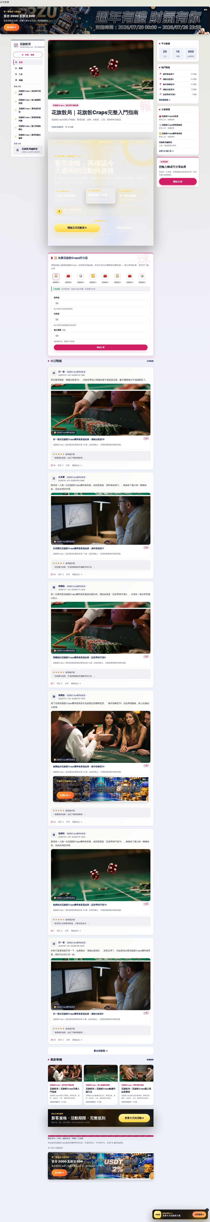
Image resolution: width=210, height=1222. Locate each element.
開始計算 (101, 347)
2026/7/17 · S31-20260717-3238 (71, 589)
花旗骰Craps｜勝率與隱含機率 (28, 136)
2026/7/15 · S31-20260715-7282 (71, 375)
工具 (19, 74)
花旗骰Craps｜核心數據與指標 (28, 101)
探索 (19, 68)
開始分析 (178, 181)
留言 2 (61, 574)
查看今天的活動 (134, 1118)
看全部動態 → (101, 1050)
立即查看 (199, 1214)
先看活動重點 (124, 227)
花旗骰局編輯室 (57, 127)
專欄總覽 (150, 1060)
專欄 (19, 80)
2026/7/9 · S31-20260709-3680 (71, 480)
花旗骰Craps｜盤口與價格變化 (28, 127)
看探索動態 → (164, 100)
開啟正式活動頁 (77, 227)
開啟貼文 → (77, 465)
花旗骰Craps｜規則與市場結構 (28, 92)
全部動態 (150, 361)
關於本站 (51, 1138)
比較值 (56, 314)
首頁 (19, 62)
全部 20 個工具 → (166, 151)
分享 (68, 465)
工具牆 (80, 1138)
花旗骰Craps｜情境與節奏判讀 (28, 119)
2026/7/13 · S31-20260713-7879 (71, 698)
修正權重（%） (60, 330)
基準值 (56, 297)
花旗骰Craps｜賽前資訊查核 (28, 110)
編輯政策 (66, 1138)
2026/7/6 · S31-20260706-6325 (71, 946)
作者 (59, 1138)
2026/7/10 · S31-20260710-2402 (71, 837)
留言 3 (60, 465)
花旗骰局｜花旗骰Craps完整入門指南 (94, 112)
